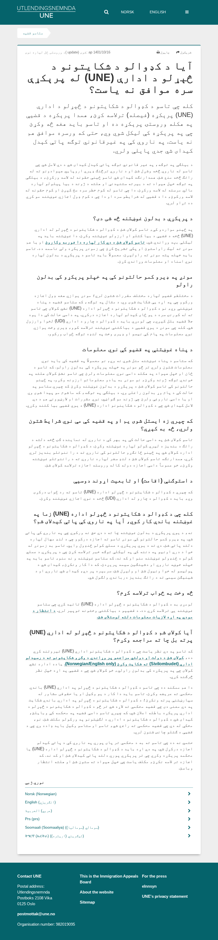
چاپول (165, 52)
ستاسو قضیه (33, 33)
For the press (154, 876)
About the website (97, 892)
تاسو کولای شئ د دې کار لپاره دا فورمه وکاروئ (95, 242)
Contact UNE (29, 876)
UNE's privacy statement (165, 896)
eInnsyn (149, 886)
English (158, 12)
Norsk (127, 12)
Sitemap (87, 902)
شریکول (185, 52)
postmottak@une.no (36, 914)
